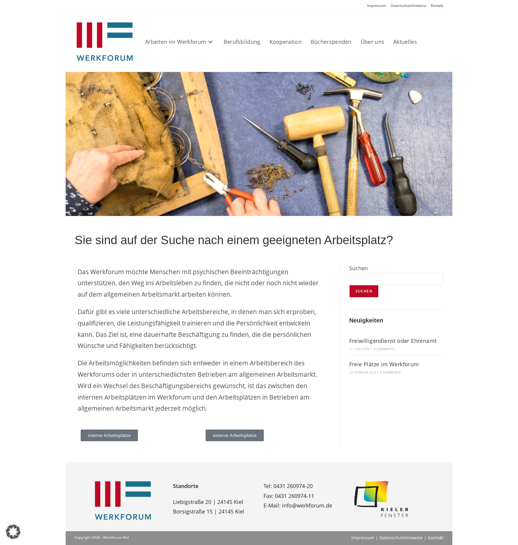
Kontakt (437, 5)
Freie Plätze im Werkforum (384, 364)
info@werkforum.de (307, 505)
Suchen (358, 268)
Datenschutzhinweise (408, 5)
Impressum (376, 5)
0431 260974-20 (293, 486)
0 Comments (384, 349)
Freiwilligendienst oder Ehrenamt (393, 340)
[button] (13, 532)
